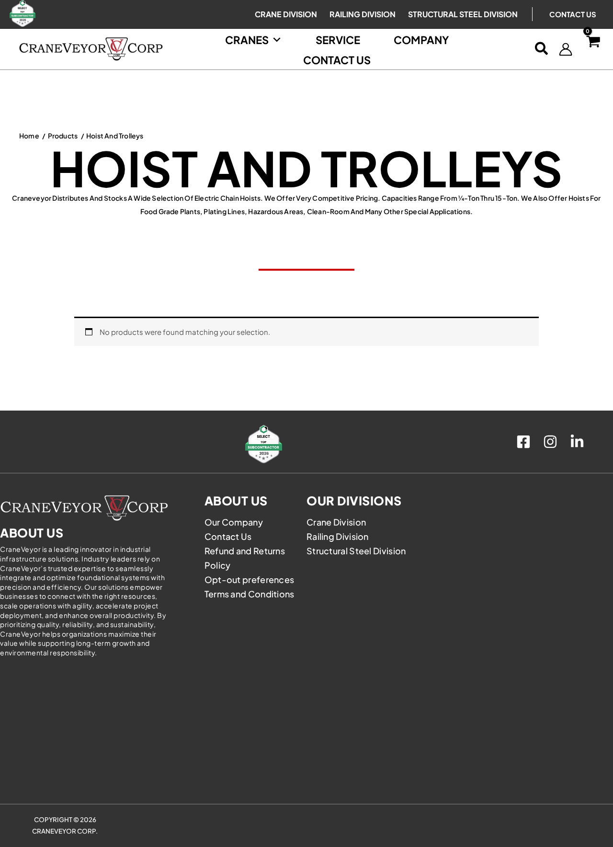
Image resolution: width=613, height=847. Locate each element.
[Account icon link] (565, 49)
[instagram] (551, 442)
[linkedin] (578, 442)
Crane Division (336, 521)
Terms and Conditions (249, 593)
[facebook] (525, 442)
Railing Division (337, 536)
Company (421, 39)
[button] (542, 49)
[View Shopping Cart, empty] (592, 49)
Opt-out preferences (249, 579)
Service (338, 39)
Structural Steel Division (356, 550)
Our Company (233, 521)
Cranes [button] (247, 39)
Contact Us (572, 14)
